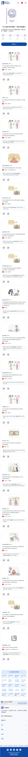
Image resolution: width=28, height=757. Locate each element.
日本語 (26, 745)
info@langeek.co (7, 716)
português (21, 745)
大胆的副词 (17, 690)
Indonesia (10, 745)
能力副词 (23, 685)
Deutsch (15, 745)
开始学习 (14, 44)
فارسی (5, 745)
